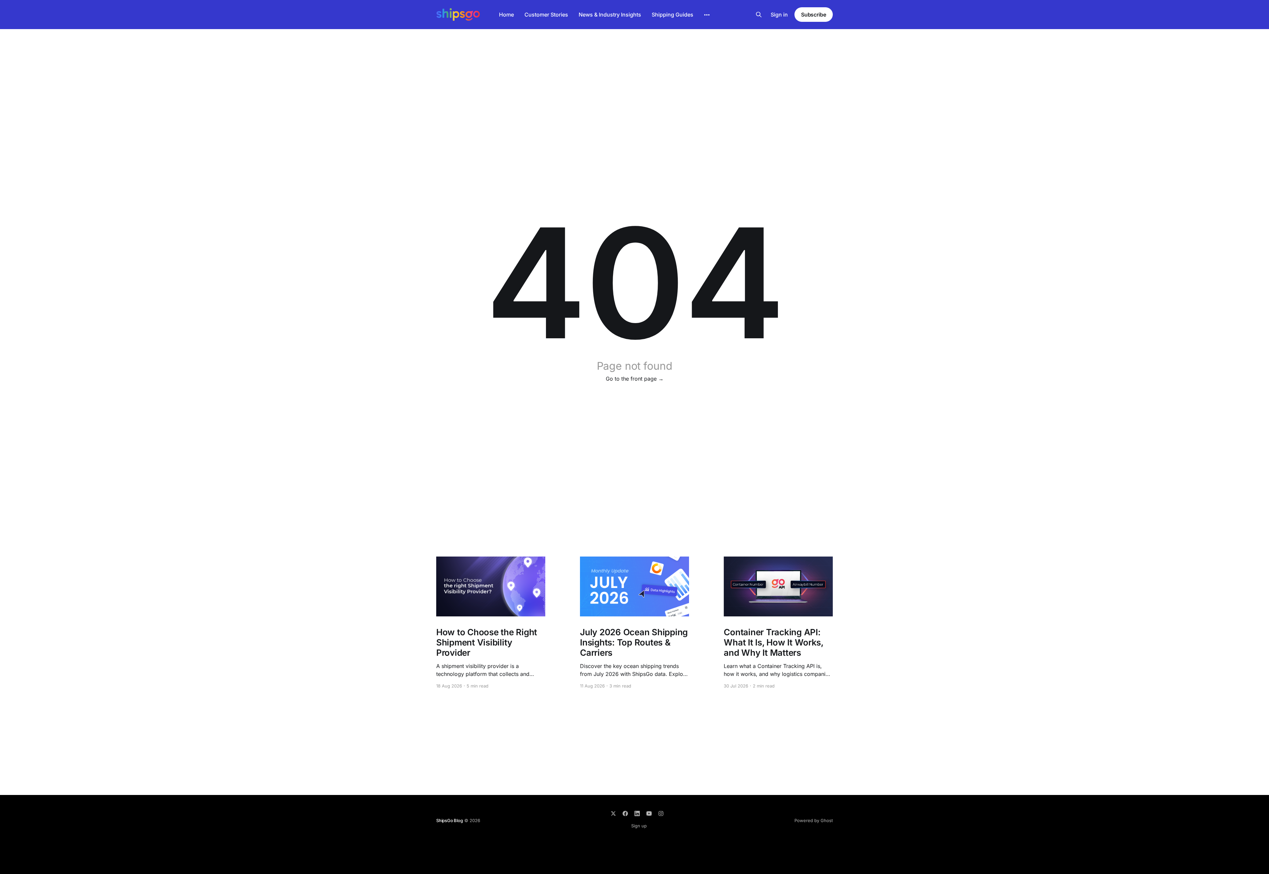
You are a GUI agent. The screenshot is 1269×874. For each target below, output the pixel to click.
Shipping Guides (672, 14)
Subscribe (813, 14)
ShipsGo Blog (449, 820)
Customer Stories (546, 14)
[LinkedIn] (637, 813)
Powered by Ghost (813, 820)
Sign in (779, 14)
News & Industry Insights (610, 14)
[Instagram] (661, 813)
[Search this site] (758, 14)
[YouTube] (649, 813)
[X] (613, 813)
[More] (707, 15)
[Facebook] (625, 813)
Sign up (639, 825)
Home (506, 14)
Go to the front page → (635, 378)
